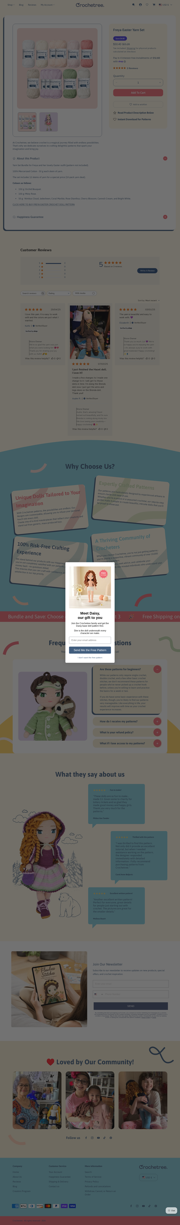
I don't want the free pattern (90, 657)
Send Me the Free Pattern (90, 650)
